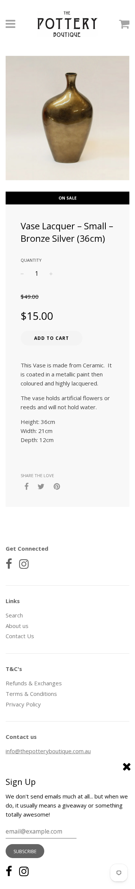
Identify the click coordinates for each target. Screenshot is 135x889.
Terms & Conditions (31, 693)
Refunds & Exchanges (34, 683)
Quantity (31, 260)
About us (17, 626)
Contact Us (20, 636)
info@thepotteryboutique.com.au (48, 751)
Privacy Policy (23, 704)
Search (14, 615)
